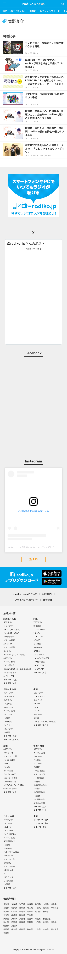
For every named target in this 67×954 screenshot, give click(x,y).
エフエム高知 (39, 803)
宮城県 (30, 904)
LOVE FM (7, 827)
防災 (5, 10)
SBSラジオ (38, 714)
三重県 (30, 915)
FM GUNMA (39, 669)
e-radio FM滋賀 (10, 777)
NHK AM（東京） (41, 672)
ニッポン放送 (39, 629)
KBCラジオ (8, 823)
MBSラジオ (8, 752)
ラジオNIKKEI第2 (41, 823)
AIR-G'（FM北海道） (12, 629)
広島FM (37, 767)
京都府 (22, 918)
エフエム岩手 (9, 647)
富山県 (38, 911)
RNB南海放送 (39, 792)
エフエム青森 (9, 640)
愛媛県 (6, 925)
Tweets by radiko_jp (33, 249)
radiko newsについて (25, 594)
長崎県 (22, 929)
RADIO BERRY (40, 665)
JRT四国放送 (39, 777)
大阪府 (6, 918)
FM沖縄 (6, 884)
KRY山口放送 (39, 770)
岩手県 (22, 904)
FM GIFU (37, 710)
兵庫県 (14, 918)
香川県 (46, 922)
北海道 (6, 904)
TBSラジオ (38, 622)
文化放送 (37, 625)
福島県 (54, 904)
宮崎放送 (7, 862)
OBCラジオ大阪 (10, 756)
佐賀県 (14, 929)
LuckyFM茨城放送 (41, 658)
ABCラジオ (8, 749)
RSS (35, 559)
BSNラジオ (8, 692)
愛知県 (6, 915)
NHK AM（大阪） (10, 792)
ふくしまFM (8, 676)
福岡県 (6, 929)
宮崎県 (46, 929)
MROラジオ (8, 707)
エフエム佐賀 (9, 837)
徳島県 (54, 922)
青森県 (14, 904)
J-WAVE (37, 640)
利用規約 (47, 594)
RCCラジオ (38, 763)
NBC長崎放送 (9, 841)
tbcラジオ (7, 651)
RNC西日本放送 (40, 785)
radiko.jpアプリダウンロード (33, 577)
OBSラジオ (8, 855)
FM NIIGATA (8, 696)
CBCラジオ (38, 692)
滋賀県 (30, 918)
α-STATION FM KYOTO (13, 785)
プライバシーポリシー (26, 599)
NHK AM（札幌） (10, 679)
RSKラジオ (38, 756)
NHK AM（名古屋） (11, 739)
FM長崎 (6, 844)
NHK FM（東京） (41, 827)
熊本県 (30, 929)
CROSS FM (8, 830)
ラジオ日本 (38, 643)
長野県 (22, 911)
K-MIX (36, 718)
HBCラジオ (8, 622)
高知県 (14, 925)
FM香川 (37, 788)
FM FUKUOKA (9, 834)
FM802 (6, 763)
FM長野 (6, 732)
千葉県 (38, 907)
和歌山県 (47, 918)
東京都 (46, 907)
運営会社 (47, 599)
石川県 (30, 911)
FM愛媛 (37, 795)
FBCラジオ (8, 714)
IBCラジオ (7, 643)
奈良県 (38, 918)
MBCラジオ (8, 870)
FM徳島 (37, 781)
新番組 (33, 10)
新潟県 (6, 911)
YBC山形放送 (9, 665)
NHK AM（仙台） (10, 683)
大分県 (38, 929)
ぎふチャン (38, 700)
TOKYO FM (38, 636)
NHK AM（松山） (41, 810)
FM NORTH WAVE (11, 633)
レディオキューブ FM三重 (45, 721)
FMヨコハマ (39, 654)
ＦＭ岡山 (37, 760)
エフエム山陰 (39, 752)
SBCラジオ (8, 728)
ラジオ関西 (8, 770)
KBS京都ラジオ (9, 781)
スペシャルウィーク (50, 10)
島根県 (30, 922)
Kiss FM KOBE (9, 774)
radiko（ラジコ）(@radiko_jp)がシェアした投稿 (34, 547)
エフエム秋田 (9, 661)
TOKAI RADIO (40, 696)
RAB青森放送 (9, 636)
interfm (37, 633)
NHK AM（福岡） (10, 888)
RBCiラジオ (8, 877)
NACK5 (37, 651)
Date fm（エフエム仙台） (14, 654)
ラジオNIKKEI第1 (41, 819)
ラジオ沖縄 (8, 880)
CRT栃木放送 (39, 661)
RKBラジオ (8, 819)
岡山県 (6, 922)
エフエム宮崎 (9, 866)
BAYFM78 (38, 647)
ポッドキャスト (18, 10)
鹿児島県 (54, 929)
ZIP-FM (37, 703)
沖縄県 (6, 933)
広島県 (14, 922)
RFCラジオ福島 (9, 672)
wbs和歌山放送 (10, 788)
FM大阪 (6, 767)
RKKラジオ (8, 848)
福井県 (46, 911)
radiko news (33, 4)
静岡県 (22, 915)
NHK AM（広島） (41, 806)
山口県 (38, 922)
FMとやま (7, 703)
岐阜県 (14, 915)
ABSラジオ (8, 658)
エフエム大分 (9, 859)
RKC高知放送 (39, 799)
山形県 (46, 904)
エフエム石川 (9, 710)
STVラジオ (8, 625)
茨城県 (6, 907)
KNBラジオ (8, 700)
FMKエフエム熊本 (11, 852)
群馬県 (22, 907)
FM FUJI (6, 725)
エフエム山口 (39, 774)
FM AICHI (38, 707)
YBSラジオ (8, 721)
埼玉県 (30, 907)
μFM (5, 873)
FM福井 (6, 718)
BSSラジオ (38, 749)
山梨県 (14, 911)
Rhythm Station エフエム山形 (17, 669)
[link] (26, 244)
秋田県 (38, 904)
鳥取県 (22, 922)
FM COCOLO (9, 760)
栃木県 (14, 907)
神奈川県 (54, 907)
